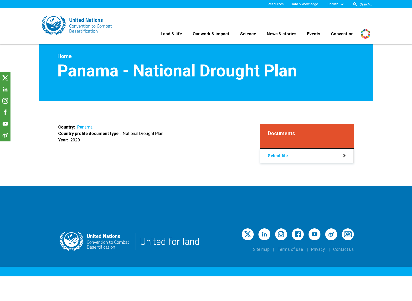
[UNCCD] (77, 25)
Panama (85, 126)
